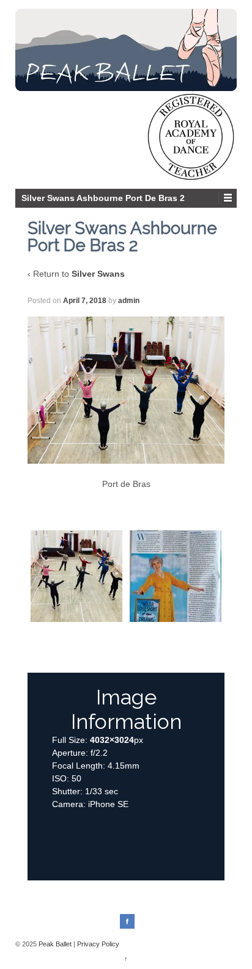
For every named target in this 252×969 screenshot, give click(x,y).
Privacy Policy (98, 944)
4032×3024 (112, 740)
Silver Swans (98, 274)
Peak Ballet (55, 944)
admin (128, 300)
